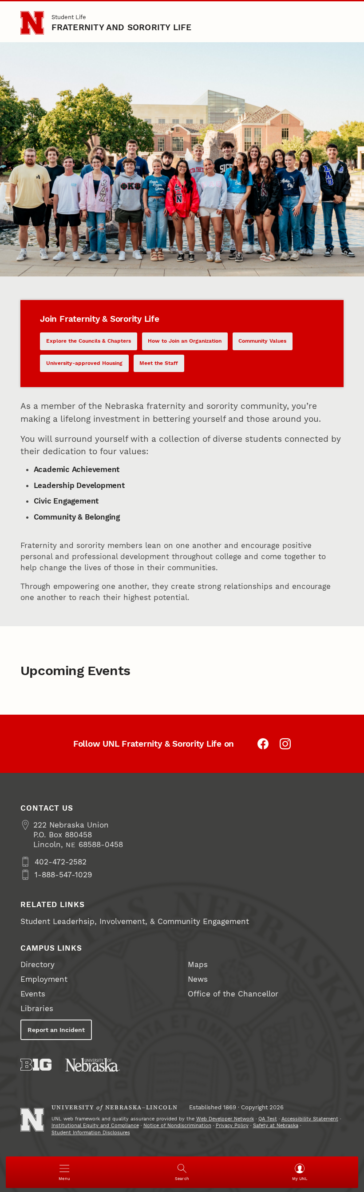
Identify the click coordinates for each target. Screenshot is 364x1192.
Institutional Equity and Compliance (95, 1125)
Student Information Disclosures (90, 1133)
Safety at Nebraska (275, 1125)
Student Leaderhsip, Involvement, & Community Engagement (134, 921)
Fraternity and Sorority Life (121, 27)
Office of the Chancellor (233, 993)
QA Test (267, 1119)
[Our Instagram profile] (285, 743)
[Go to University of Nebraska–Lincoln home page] (32, 23)
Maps (198, 964)
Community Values (262, 341)
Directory (37, 964)
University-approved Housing (84, 363)
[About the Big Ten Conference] (35, 1064)
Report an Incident (56, 1029)
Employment (43, 979)
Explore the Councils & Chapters (88, 341)
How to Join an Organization (185, 341)
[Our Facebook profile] (263, 743)
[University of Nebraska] (92, 1065)
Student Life (68, 17)
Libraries (36, 1008)
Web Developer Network (225, 1119)
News (198, 979)
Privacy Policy (232, 1125)
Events (32, 993)
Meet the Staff (158, 363)
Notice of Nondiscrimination (177, 1125)
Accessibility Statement (309, 1119)
